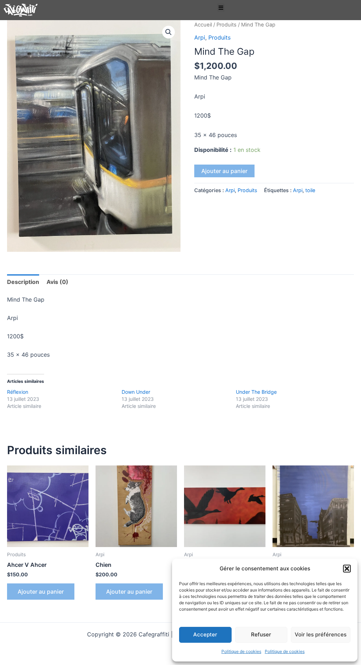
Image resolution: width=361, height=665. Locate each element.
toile (310, 190)
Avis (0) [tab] (57, 281)
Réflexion (17, 392)
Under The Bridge (256, 392)
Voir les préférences (321, 634)
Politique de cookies (241, 651)
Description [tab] (23, 281)
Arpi (199, 37)
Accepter (205, 634)
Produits (226, 25)
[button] (346, 568)
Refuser (261, 634)
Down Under (136, 392)
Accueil (203, 25)
